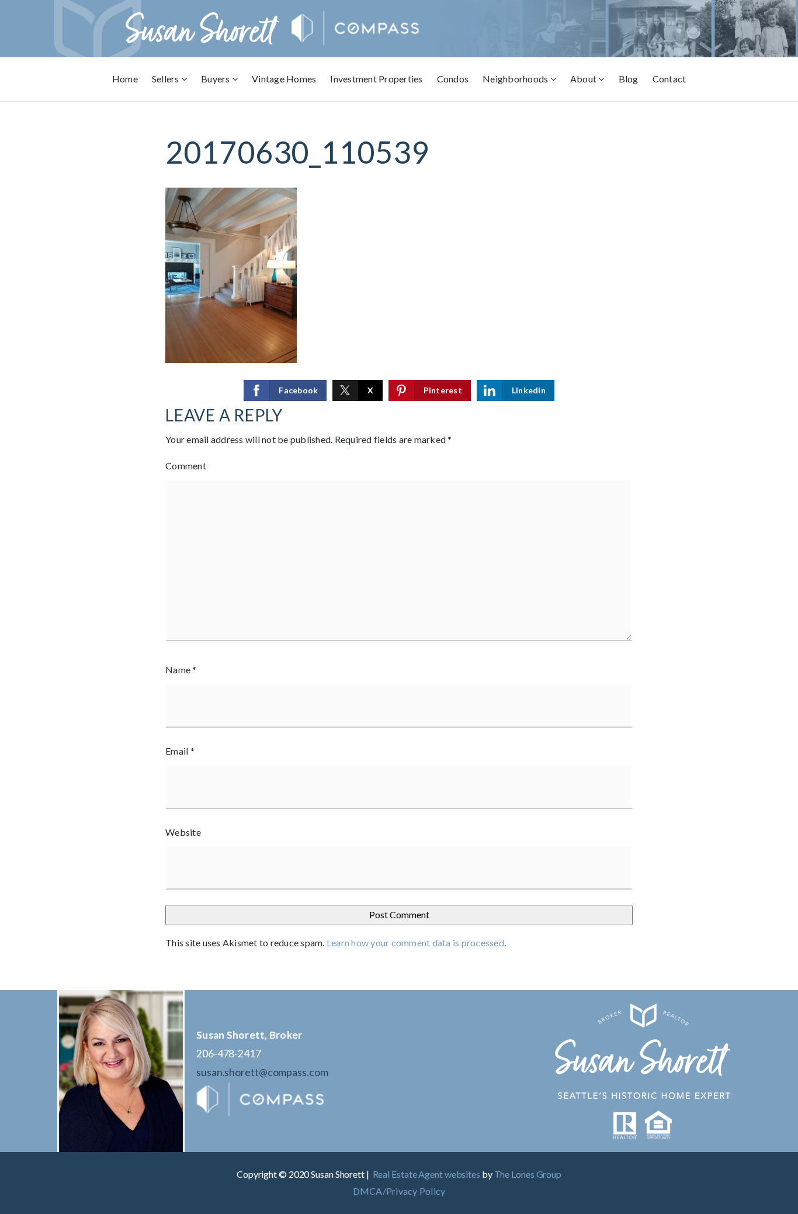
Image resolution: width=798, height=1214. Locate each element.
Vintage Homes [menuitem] (284, 78)
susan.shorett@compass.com (262, 1072)
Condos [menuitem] (453, 78)
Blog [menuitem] (629, 78)
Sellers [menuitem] (166, 78)
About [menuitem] (584, 78)
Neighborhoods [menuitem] (516, 78)
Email (180, 750)
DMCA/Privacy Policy (399, 1190)
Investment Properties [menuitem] (376, 78)
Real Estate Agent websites (426, 1174)
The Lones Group (528, 1174)
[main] (399, 546)
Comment (185, 465)
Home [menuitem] (125, 78)
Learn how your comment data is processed (415, 942)
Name (181, 669)
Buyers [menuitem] (216, 78)
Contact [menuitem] (669, 78)
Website (183, 832)
